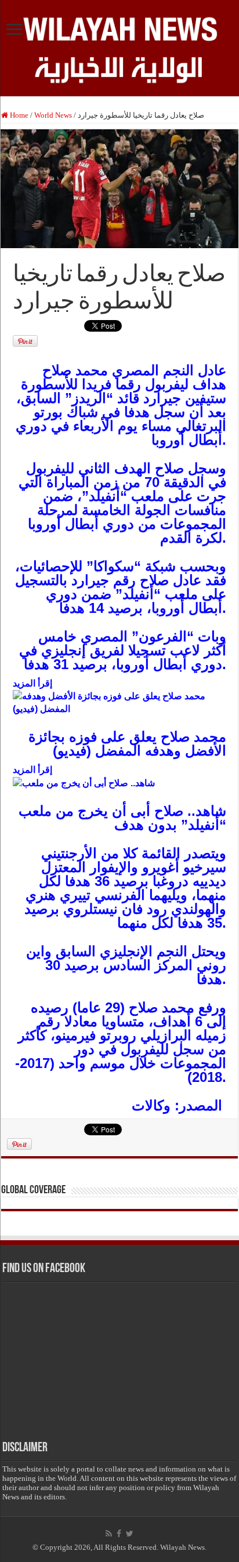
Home (18, 115)
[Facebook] (118, 1534)
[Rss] (108, 1534)
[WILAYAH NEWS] (119, 27)
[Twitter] (130, 1534)
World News (53, 115)
